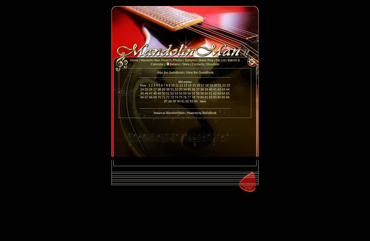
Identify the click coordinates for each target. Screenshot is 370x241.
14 (190, 85)
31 (172, 89)
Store (186, 64)
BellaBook (209, 113)
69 (155, 97)
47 (151, 93)
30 (168, 89)
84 (219, 97)
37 (198, 89)
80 (202, 97)
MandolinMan (175, 113)
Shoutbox (212, 64)
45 (142, 93)
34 (185, 89)
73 (172, 97)
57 (193, 93)
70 (159, 97)
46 (146, 93)
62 (215, 93)
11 (177, 85)
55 (185, 93)
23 (228, 85)
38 (202, 89)
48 (155, 93)
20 (215, 85)
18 (207, 85)
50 (163, 93)
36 (193, 89)
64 (223, 93)
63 (219, 93)
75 (180, 97)
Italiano (175, 64)
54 (180, 93)
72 (168, 97)
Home (134, 60)
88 (170, 101)
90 (178, 101)
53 (176, 93)
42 (219, 89)
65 (228, 93)
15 (194, 85)
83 (215, 97)
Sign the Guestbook (170, 72)
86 (228, 97)
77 (189, 97)
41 (215, 89)
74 (176, 97)
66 (142, 97)
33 (180, 89)
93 (191, 101)
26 (151, 89)
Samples (191, 60)
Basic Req (206, 60)
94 (196, 101)
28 (159, 89)
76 (185, 97)
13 (185, 85)
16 (198, 85)
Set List (220, 60)
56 (189, 93)
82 (210, 97)
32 (176, 89)
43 (223, 89)
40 (210, 89)
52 (172, 93)
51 (168, 93)
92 (187, 101)
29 (163, 89)
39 (206, 89)
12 (181, 85)
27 (155, 89)
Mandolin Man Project (156, 60)
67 (146, 97)
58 (198, 93)
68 (151, 97)
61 (210, 93)
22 (224, 85)
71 (163, 97)
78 (193, 97)
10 (173, 85)
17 (202, 85)
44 (228, 89)
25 (146, 89)
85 (223, 97)
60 (206, 93)
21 (219, 85)
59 (202, 93)
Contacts (198, 64)
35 (189, 89)
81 (206, 97)
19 (211, 85)
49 (159, 93)
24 (142, 89)
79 (198, 97)
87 (166, 101)
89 (174, 101)
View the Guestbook (199, 72)
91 (183, 101)
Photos (177, 60)
